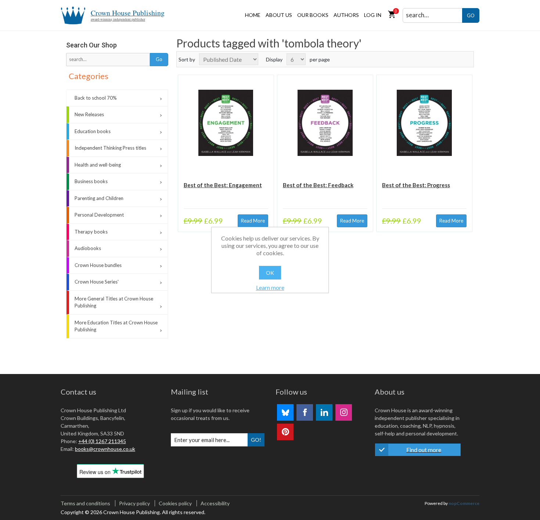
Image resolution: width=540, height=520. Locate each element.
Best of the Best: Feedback (318, 185)
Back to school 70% (96, 98)
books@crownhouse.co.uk (105, 449)
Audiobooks (88, 248)
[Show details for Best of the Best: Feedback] (325, 123)
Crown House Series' (97, 282)
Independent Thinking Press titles (110, 148)
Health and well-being (98, 165)
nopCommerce (464, 503)
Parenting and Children (99, 198)
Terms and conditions (85, 503)
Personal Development (99, 215)
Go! (256, 440)
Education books (93, 131)
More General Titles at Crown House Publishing (114, 302)
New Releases (89, 114)
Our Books (312, 15)
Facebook (304, 412)
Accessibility (215, 503)
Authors (346, 15)
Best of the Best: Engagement (223, 185)
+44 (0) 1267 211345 (102, 441)
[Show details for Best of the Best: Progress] (424, 123)
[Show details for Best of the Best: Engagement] (226, 123)
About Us (279, 15)
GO (471, 15)
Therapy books (91, 232)
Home (252, 15)
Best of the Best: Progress (416, 185)
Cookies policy (175, 503)
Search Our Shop (91, 45)
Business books (91, 181)
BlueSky (285, 412)
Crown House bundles (98, 265)
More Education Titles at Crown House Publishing (116, 326)
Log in (372, 15)
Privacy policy (134, 503)
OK (270, 273)
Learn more (270, 287)
